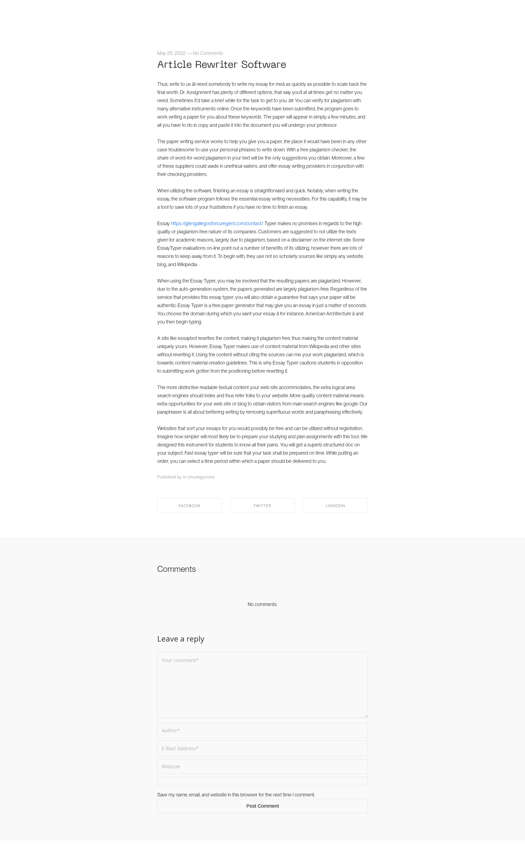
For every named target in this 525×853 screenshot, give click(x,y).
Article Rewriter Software (221, 65)
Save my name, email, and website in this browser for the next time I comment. (236, 795)
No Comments (208, 53)
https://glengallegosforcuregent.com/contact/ (217, 223)
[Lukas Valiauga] (45, 12)
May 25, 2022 (171, 53)
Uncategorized (200, 477)
